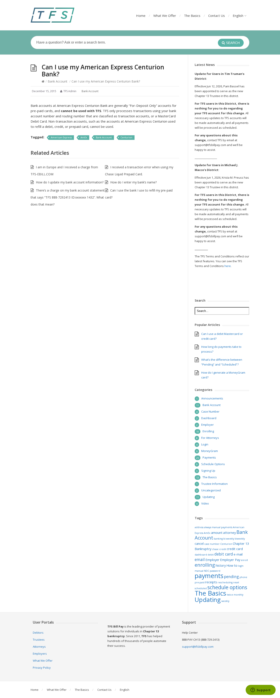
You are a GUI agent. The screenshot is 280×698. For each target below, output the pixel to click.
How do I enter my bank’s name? (133, 182)
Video (205, 503)
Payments (209, 457)
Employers (40, 654)
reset (236, 582)
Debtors (38, 633)
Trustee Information (214, 484)
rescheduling (225, 582)
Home (140, 15)
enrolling (205, 565)
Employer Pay (230, 559)
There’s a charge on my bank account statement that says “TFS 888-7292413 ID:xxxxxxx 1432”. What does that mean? (68, 197)
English (238, 15)
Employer (207, 425)
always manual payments (218, 527)
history (221, 565)
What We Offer (164, 15)
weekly (225, 601)
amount (216, 532)
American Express (61, 137)
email (200, 559)
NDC (206, 570)
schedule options (227, 587)
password (215, 570)
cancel (199, 543)
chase (215, 549)
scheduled (201, 588)
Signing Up (208, 471)
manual (199, 570)
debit (211, 554)
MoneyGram (209, 451)
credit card (235, 549)
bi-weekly (228, 538)
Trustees (39, 640)
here (227, 266)
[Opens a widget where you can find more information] (260, 690)
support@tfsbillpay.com (198, 647)
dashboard (201, 554)
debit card (223, 554)
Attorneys (39, 647)
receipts (211, 582)
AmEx (83, 137)
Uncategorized (211, 490)
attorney (229, 532)
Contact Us (216, 15)
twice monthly (235, 594)
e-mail (238, 554)
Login (204, 444)
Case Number (210, 411)
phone (243, 577)
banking (218, 538)
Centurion (126, 137)
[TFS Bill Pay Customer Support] (52, 15)
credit (222, 549)
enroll (244, 560)
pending (231, 576)
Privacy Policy (42, 668)
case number (212, 543)
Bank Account (57, 81)
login (240, 565)
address (199, 527)
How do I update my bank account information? (69, 182)
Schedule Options (213, 464)
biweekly (240, 538)
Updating (209, 497)
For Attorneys (210, 438)
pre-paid (200, 582)
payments (209, 575)
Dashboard (208, 418)
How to (231, 565)
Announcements (212, 398)
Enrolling (208, 431)
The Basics (192, 15)
